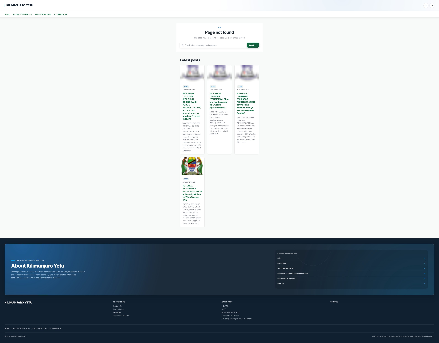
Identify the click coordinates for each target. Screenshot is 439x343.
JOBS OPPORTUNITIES (230, 312)
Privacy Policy (118, 309)
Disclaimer (117, 312)
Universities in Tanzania (230, 316)
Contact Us (117, 306)
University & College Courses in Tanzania (237, 319)
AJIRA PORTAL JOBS (43, 14)
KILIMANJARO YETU (19, 5)
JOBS (186, 86)
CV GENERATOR (60, 14)
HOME (7, 14)
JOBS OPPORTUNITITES (22, 14)
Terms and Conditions (121, 316)
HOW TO (225, 306)
